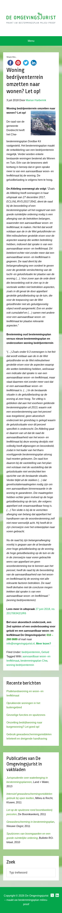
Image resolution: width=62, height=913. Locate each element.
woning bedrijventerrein (20, 665)
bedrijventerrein (31, 652)
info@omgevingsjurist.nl (20, 643)
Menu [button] (31, 40)
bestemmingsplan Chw (34, 660)
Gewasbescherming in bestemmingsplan (30, 821)
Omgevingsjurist (31, 18)
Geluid (45, 652)
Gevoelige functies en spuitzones (25, 715)
